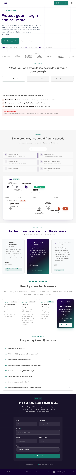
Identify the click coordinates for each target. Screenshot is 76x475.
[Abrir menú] (72, 3)
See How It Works (26, 41)
